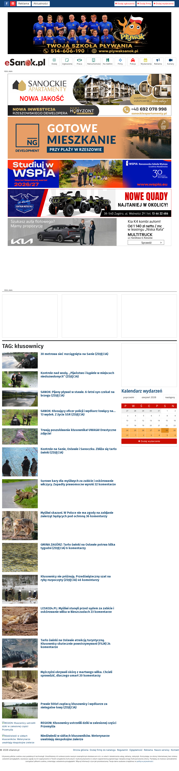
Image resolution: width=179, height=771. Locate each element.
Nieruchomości (94, 64)
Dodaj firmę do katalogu (103, 750)
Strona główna (80, 750)
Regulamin (122, 750)
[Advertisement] (89, 266)
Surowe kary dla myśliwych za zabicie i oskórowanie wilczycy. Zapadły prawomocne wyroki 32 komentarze (78, 482)
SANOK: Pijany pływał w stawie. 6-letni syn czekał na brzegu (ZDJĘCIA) (78, 393)
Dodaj (54, 64)
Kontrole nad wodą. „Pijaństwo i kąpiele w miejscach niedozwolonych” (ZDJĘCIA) (77, 374)
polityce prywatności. (145, 761)
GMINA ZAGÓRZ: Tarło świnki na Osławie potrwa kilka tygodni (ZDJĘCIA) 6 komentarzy (78, 546)
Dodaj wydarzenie (164, 3)
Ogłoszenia (67, 64)
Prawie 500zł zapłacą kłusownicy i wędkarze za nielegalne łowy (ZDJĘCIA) (74, 705)
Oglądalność (136, 750)
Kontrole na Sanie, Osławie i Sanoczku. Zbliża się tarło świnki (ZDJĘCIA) (79, 450)
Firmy (120, 64)
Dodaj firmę (145, 3)
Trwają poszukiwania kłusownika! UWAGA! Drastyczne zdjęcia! (78, 431)
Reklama (23, 3)
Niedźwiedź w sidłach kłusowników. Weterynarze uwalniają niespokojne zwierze (75, 737)
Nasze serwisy (161, 750)
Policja (133, 64)
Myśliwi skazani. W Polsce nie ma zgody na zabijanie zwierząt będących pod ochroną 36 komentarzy (77, 514)
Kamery (170, 64)
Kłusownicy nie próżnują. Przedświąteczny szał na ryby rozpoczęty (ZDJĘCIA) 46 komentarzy (76, 578)
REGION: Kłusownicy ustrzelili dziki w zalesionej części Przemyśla (78, 724)
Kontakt (175, 750)
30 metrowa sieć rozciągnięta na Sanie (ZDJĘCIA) (74, 354)
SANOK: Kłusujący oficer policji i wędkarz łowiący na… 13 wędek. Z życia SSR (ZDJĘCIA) (78, 412)
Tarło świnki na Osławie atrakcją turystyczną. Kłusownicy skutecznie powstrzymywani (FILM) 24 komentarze (75, 643)
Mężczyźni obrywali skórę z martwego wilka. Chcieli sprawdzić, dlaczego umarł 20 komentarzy (76, 673)
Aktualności (40, 3)
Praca (79, 64)
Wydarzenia (146, 64)
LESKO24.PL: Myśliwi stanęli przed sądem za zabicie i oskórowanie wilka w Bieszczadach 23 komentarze (77, 610)
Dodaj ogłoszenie (126, 3)
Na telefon (107, 64)
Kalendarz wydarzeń (141, 391)
